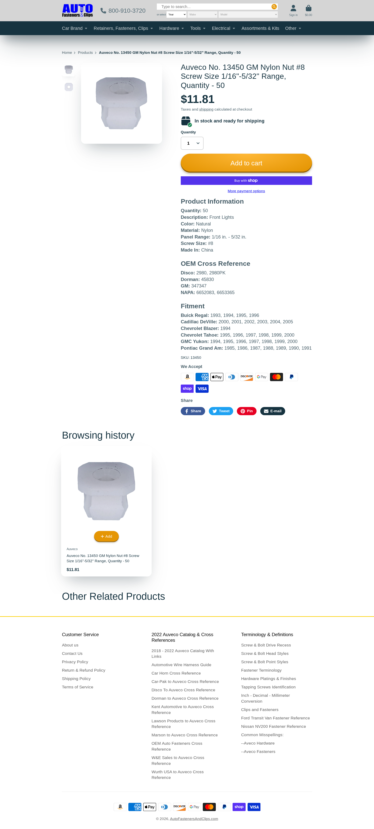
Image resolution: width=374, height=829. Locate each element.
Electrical (221, 28)
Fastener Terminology (261, 670)
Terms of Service (77, 687)
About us (70, 645)
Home (67, 53)
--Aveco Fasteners (258, 751)
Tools (195, 28)
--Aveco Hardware (258, 743)
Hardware (169, 28)
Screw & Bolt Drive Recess (266, 645)
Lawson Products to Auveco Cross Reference (183, 724)
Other (290, 28)
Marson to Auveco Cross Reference (185, 735)
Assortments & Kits (260, 28)
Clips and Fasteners (260, 709)
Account (293, 11)
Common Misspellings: (262, 734)
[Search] (274, 6)
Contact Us (72, 653)
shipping (206, 109)
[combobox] (217, 7)
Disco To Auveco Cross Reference (183, 690)
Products (85, 53)
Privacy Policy (75, 662)
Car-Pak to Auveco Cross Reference (185, 681)
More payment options (246, 191)
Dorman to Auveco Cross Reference (185, 698)
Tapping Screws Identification (268, 687)
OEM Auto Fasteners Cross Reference (177, 746)
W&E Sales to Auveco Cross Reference (178, 760)
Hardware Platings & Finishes (268, 678)
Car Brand (72, 28)
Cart (308, 11)
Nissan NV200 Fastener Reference (273, 726)
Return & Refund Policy (83, 670)
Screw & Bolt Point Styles (264, 662)
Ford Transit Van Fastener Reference (275, 718)
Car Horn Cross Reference (176, 673)
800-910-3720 (127, 10)
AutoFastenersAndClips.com (194, 819)
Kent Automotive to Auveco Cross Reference (183, 709)
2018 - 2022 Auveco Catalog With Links (183, 653)
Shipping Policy (76, 678)
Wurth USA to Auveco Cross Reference (178, 775)
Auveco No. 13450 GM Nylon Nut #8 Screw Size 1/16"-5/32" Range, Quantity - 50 (106, 511)
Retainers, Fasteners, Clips (121, 28)
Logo (77, 10)
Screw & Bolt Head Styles (265, 653)
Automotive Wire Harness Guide (181, 664)
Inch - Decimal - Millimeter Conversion (265, 698)
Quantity (188, 132)
